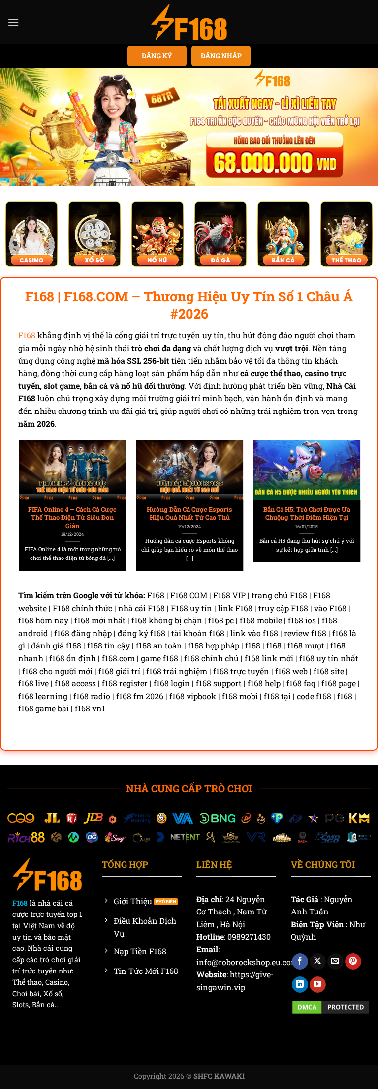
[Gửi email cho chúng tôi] (335, 961)
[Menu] (13, 22)
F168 (26, 335)
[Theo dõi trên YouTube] (318, 984)
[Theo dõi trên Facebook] (300, 961)
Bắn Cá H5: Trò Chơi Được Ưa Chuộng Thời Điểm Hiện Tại (306, 513)
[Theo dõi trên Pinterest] (353, 961)
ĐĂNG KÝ (157, 55)
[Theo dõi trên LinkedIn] (300, 984)
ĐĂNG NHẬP (221, 55)
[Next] (345, 497)
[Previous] (32, 497)
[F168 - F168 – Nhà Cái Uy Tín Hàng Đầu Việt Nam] (189, 22)
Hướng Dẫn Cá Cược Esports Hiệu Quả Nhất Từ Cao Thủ (189, 513)
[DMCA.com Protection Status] (331, 1006)
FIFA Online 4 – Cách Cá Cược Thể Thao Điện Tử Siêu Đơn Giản (72, 517)
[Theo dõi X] (318, 961)
